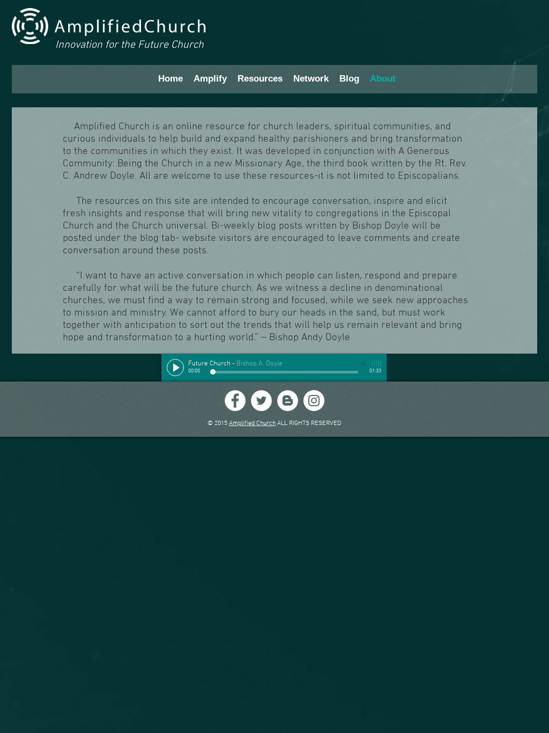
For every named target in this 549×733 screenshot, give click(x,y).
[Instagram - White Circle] (313, 400)
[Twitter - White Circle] (261, 400)
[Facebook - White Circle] (235, 400)
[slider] (375, 363)
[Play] (175, 367)
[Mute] (364, 363)
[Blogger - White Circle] (287, 400)
